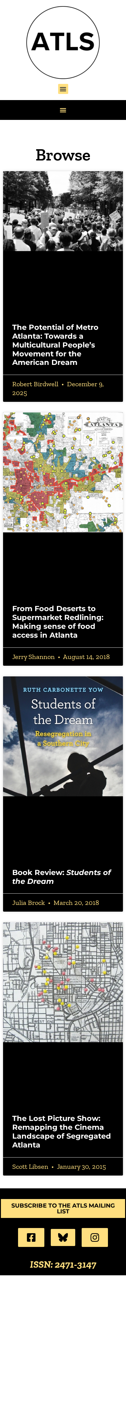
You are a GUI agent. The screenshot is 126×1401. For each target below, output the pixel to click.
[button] (63, 89)
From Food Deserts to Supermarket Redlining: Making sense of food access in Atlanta (57, 621)
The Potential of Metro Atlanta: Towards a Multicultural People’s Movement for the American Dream (55, 345)
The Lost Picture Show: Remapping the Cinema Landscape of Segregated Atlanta (61, 1131)
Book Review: (61, 877)
